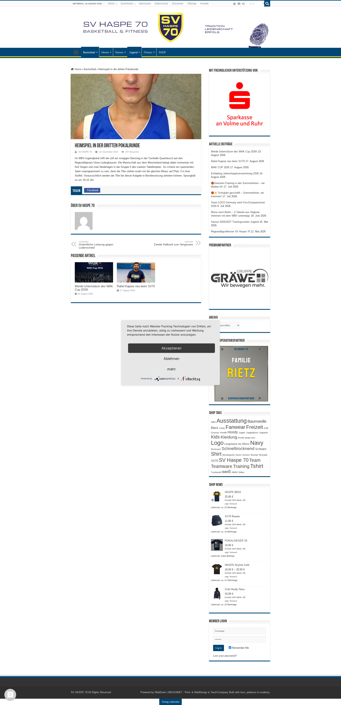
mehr (171, 369)
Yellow (241, 472)
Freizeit (254, 427)
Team (254, 460)
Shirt (216, 454)
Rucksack (216, 449)
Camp (222, 428)
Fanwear (235, 427)
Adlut (213, 422)
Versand (233, 504)
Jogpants (263, 432)
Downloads (127, 3)
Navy (256, 443)
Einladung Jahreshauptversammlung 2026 (235, 173)
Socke (238, 455)
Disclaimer (178, 3)
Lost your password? (225, 655)
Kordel (241, 438)
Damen (119, 52)
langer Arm (250, 438)
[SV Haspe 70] (170, 27)
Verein (111, 3)
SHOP (162, 52)
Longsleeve (230, 443)
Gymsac (215, 432)
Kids (215, 436)
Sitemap (191, 3)
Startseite (76, 52)
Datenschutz (161, 3)
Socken (246, 455)
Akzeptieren (171, 348)
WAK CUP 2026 (220, 167)
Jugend (133, 52)
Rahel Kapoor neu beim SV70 (136, 286)
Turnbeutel (216, 472)
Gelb (266, 428)
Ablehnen (171, 358)
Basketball (89, 52)
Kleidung (229, 437)
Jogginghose (252, 432)
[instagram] (230, 3)
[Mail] (239, 3)
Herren (105, 52)
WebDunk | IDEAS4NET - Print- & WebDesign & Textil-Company (191, 692)
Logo (217, 443)
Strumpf (254, 455)
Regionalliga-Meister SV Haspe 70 (230, 231)
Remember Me (240, 647)
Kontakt (204, 3)
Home (77, 69)
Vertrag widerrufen (170, 701)
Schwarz (261, 449)
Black (214, 427)
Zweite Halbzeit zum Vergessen (173, 243)
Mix (240, 444)
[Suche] (267, 4)
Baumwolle (256, 421)
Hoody (233, 432)
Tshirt (256, 466)
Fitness (148, 52)
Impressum (145, 3)
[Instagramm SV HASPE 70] (234, 3)
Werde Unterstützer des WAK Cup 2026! (234, 151)
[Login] (243, 3)
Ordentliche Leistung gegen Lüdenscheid (96, 244)
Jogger (242, 432)
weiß (226, 471)
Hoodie (223, 432)
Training (241, 466)
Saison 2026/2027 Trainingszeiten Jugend (235, 221)
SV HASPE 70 (85, 152)
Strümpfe (263, 455)
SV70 (214, 460)
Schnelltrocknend (238, 448)
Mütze (245, 443)
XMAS (235, 472)
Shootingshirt (228, 455)
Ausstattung (231, 420)
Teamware (221, 466)
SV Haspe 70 (233, 460)
